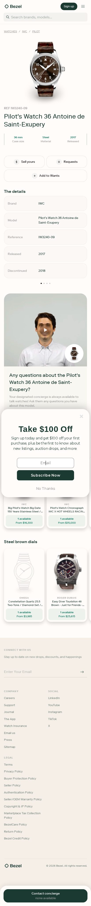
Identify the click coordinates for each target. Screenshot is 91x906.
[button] (45, 429)
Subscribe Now (45, 475)
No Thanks (45, 488)
